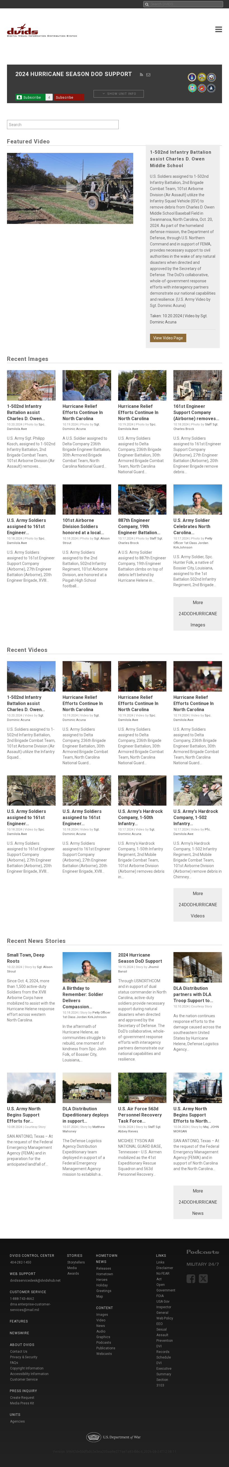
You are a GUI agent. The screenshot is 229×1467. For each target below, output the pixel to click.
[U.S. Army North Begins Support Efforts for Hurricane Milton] (31, 1089)
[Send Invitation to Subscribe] (148, 74)
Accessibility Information (29, 1374)
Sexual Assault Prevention (164, 1335)
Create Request (22, 1398)
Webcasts (104, 1354)
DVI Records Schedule (163, 1351)
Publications (105, 1348)
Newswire (19, 1333)
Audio (100, 1331)
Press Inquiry (23, 1391)
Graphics (103, 1337)
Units (15, 1415)
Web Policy (164, 1318)
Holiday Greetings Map (103, 1290)
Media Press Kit (22, 1403)
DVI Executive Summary (163, 1368)
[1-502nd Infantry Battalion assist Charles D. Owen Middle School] (31, 386)
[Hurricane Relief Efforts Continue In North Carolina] (87, 386)
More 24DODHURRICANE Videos (198, 905)
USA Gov (163, 1301)
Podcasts (103, 1343)
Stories (74, 1256)
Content (104, 1308)
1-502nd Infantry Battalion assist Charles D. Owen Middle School (180, 159)
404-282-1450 (20, 1262)
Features (19, 1321)
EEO (159, 1324)
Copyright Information (27, 1368)
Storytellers (76, 1262)
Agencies (17, 1421)
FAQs (14, 1363)
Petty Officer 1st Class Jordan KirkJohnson (192, 543)
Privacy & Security (23, 1357)
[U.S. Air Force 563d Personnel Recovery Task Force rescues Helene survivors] (142, 1089)
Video (100, 1320)
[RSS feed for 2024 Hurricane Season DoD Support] (141, 74)
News (100, 1326)
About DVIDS (22, 1345)
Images (102, 1315)
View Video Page (168, 338)
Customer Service (24, 1379)
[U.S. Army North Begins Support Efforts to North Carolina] (197, 1089)
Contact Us (18, 1352)
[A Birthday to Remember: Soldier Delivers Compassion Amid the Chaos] (87, 968)
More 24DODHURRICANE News (198, 1202)
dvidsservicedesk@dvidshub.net (35, 1281)
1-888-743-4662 (22, 1299)
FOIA (160, 1296)
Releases (103, 1268)
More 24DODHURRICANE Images (198, 614)
